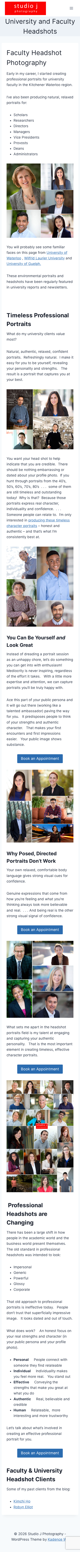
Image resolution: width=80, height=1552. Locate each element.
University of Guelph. (24, 264)
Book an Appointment (40, 758)
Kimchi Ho (22, 1501)
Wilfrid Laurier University (44, 258)
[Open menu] (71, 8)
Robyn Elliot (23, 1507)
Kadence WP (58, 1539)
